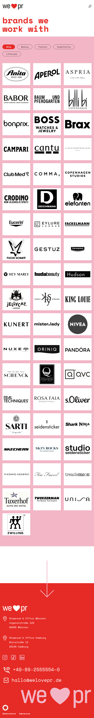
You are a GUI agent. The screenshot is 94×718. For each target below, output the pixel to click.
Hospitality (64, 46)
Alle (8, 46)
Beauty (25, 46)
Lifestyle (11, 53)
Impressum (24, 713)
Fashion (43, 46)
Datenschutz (9, 713)
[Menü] (90, 6)
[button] (5, 707)
